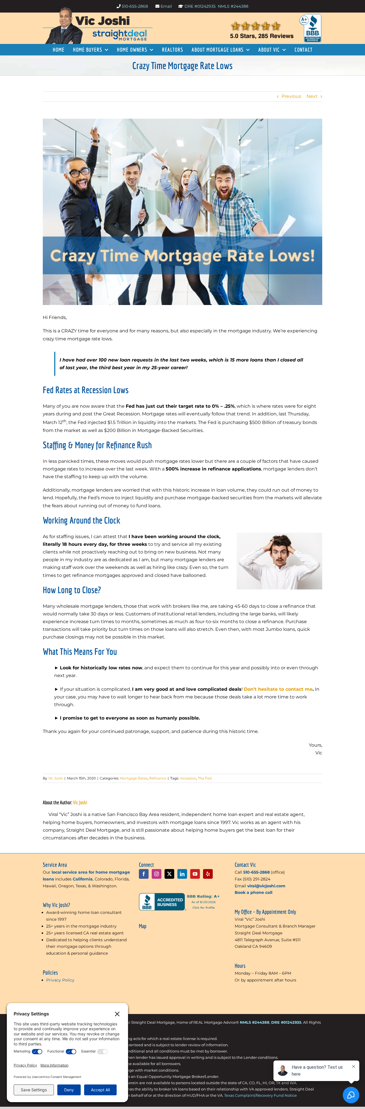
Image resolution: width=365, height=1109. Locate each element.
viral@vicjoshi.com (266, 885)
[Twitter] (169, 874)
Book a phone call (253, 892)
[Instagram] (156, 874)
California (83, 879)
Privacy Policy (60, 980)
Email (166, 6)
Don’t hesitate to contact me (278, 689)
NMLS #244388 (233, 6)
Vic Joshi (80, 802)
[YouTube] (195, 874)
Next (312, 96)
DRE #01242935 (200, 6)
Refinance (157, 778)
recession (188, 778)
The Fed (205, 778)
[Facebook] (144, 874)
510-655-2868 (135, 6)
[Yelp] (208, 874)
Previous (291, 96)
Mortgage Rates (133, 778)
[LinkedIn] (182, 874)
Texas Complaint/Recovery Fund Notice (260, 1095)
